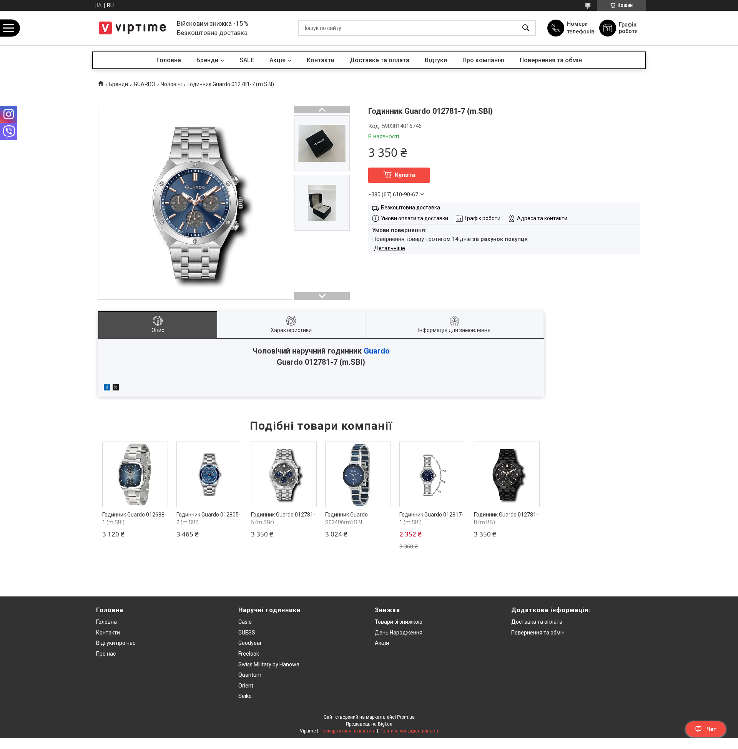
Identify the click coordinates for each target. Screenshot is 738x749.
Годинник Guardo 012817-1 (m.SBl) (431, 518)
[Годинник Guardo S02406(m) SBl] (358, 474)
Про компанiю (483, 60)
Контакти (320, 60)
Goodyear (250, 643)
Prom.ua (406, 717)
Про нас (106, 654)
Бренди (207, 60)
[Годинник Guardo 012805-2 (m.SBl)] (209, 474)
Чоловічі (171, 84)
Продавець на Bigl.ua (369, 724)
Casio (245, 622)
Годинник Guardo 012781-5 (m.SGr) (283, 518)
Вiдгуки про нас (115, 643)
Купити (405, 175)
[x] (116, 388)
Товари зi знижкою (398, 622)
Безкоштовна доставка (410, 207)
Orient (245, 686)
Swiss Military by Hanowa (268, 664)
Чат (711, 729)
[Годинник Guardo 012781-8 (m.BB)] (507, 474)
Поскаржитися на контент (347, 731)
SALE (246, 60)
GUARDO (144, 84)
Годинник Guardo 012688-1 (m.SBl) (134, 518)
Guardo (377, 350)
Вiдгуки (436, 60)
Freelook (248, 654)
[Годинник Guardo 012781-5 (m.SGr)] (284, 474)
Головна (168, 60)
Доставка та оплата (379, 60)
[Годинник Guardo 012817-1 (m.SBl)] (432, 474)
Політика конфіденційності (408, 731)
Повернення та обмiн (538, 632)
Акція (382, 643)
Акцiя (277, 60)
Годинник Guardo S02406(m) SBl (346, 518)
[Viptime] (132, 28)
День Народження (398, 632)
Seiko (245, 696)
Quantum (249, 675)
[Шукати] (526, 28)
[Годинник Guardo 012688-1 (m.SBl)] (135, 474)
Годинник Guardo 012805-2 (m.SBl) (208, 518)
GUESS (246, 632)
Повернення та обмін (551, 60)
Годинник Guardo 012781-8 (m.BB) (506, 518)
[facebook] (107, 388)
